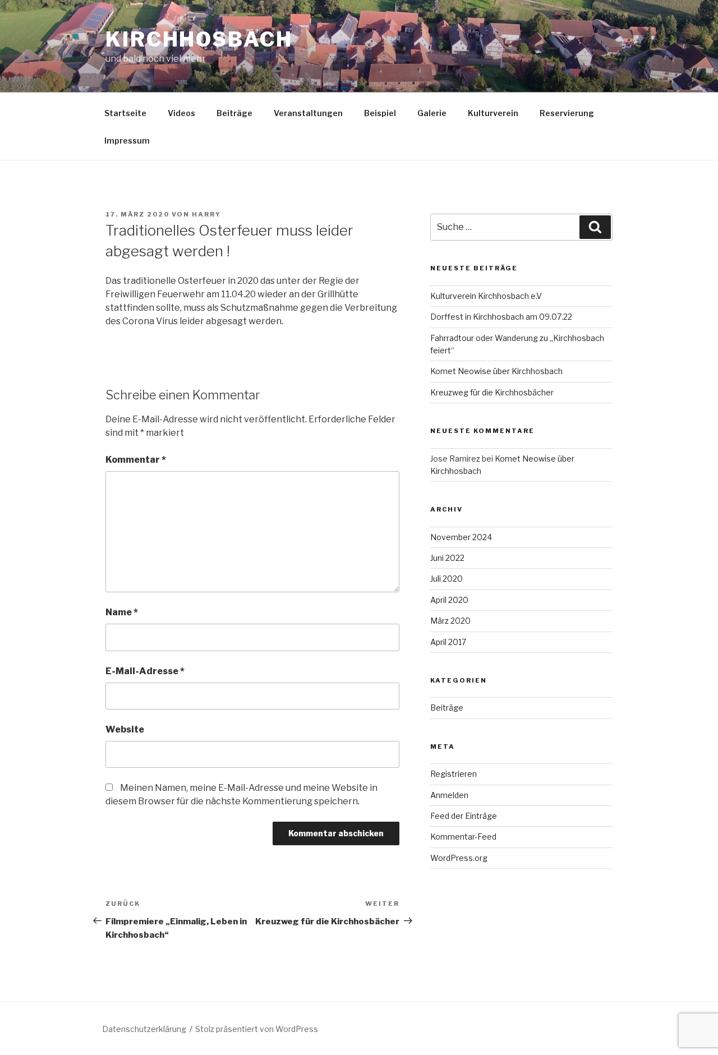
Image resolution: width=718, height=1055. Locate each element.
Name (121, 612)
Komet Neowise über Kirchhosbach (496, 371)
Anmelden (449, 795)
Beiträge (234, 113)
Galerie (432, 113)
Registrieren (453, 773)
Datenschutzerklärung (144, 1029)
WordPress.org (458, 858)
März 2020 (450, 620)
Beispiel (380, 113)
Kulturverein (493, 113)
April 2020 (449, 600)
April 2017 (448, 642)
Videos (181, 113)
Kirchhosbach (199, 39)
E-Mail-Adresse (145, 671)
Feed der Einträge (463, 816)
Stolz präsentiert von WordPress (256, 1029)
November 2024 (461, 537)
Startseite (125, 113)
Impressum (127, 140)
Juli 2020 (446, 578)
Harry (206, 214)
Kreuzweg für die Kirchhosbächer (492, 392)
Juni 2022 (447, 558)
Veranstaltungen (308, 113)
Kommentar (135, 459)
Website (124, 729)
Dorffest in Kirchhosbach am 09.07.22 (501, 316)
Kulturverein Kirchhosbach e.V (486, 296)
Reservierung (567, 113)
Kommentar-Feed (463, 836)
